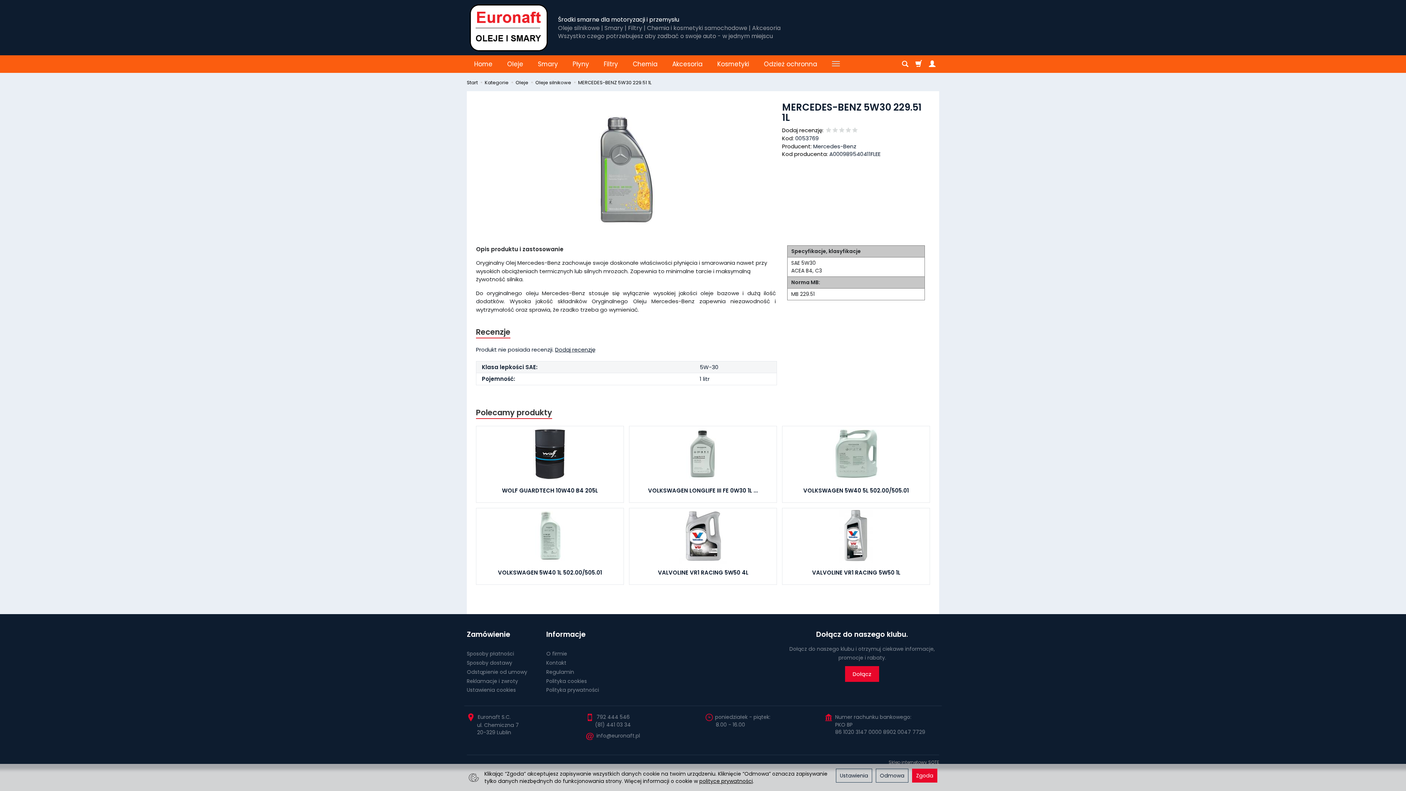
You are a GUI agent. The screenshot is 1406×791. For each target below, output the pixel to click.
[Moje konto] (932, 64)
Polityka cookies (566, 681)
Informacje (565, 634)
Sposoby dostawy (489, 662)
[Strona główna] (509, 27)
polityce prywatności (726, 781)
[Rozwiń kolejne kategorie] (836, 64)
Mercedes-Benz (834, 146)
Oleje (515, 64)
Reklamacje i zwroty (492, 681)
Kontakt (556, 662)
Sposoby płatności (490, 653)
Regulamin (560, 672)
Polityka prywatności (572, 690)
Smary (548, 64)
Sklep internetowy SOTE (914, 762)
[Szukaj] (905, 64)
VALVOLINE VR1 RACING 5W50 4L (703, 572)
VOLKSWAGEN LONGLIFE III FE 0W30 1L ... (703, 490)
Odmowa (892, 775)
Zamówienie (488, 634)
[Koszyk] (919, 64)
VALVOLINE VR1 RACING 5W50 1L (856, 572)
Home (483, 64)
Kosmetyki (733, 64)
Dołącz (862, 674)
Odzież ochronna (790, 64)
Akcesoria (687, 64)
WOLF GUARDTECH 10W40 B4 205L (550, 490)
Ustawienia (854, 775)
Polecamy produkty (514, 412)
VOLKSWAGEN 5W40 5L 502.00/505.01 (856, 490)
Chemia (645, 64)
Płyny (581, 64)
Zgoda (924, 775)
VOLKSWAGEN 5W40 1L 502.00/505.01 (550, 572)
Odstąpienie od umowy (497, 672)
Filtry (611, 64)
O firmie (556, 653)
